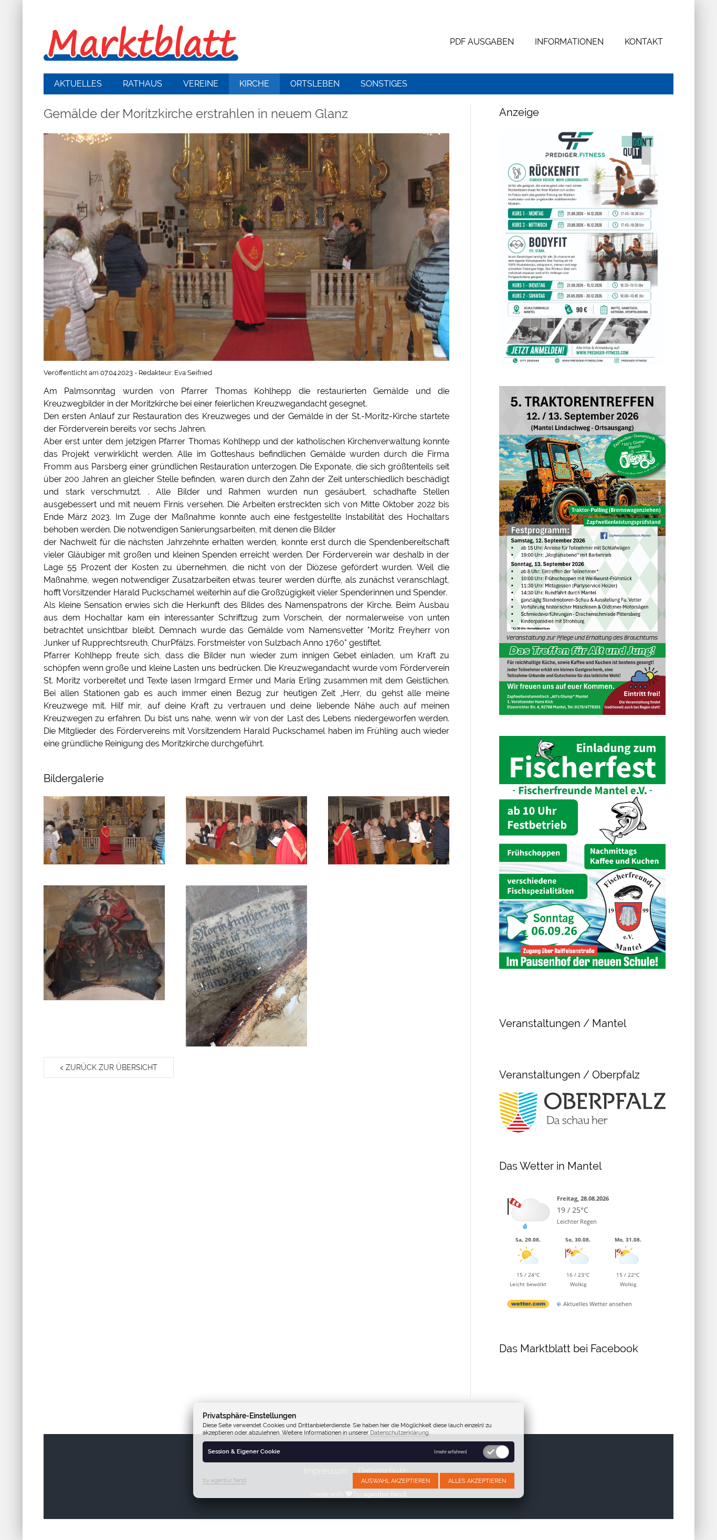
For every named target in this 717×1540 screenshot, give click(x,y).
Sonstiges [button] (384, 84)
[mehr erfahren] (450, 1452)
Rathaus (142, 84)
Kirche (254, 84)
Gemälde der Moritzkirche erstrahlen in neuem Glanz (196, 113)
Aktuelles (78, 84)
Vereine (200, 84)
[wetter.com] (528, 1306)
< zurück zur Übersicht (108, 1067)
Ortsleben (315, 84)
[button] (246, 247)
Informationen (569, 42)
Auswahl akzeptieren (395, 1480)
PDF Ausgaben (482, 42)
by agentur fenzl (224, 1480)
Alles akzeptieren (477, 1480)
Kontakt (644, 42)
